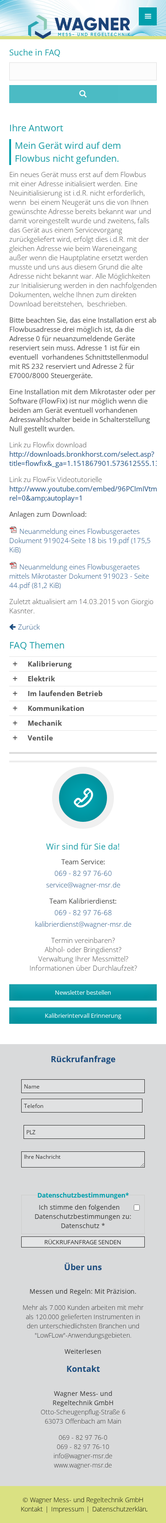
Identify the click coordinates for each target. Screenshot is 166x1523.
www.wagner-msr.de (83, 1465)
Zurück (29, 626)
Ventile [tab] (40, 737)
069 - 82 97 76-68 (83, 912)
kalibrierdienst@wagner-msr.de (83, 924)
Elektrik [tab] (41, 678)
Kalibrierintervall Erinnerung (83, 1015)
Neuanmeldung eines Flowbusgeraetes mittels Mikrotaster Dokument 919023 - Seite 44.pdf (79, 576)
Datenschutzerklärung (123, 1509)
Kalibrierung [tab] (49, 663)
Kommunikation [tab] (56, 708)
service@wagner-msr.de (83, 884)
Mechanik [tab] (45, 723)
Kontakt (32, 1509)
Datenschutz (80, 1226)
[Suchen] (83, 94)
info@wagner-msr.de (83, 1456)
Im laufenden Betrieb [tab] (65, 693)
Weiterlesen (83, 1351)
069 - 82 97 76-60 (83, 873)
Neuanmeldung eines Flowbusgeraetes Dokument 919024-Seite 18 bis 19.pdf (80, 540)
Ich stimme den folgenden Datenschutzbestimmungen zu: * (83, 1216)
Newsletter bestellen (83, 992)
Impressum (67, 1509)
